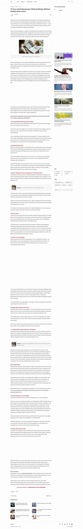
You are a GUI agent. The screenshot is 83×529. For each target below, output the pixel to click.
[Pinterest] (69, 524)
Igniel (71, 526)
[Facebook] (60, 524)
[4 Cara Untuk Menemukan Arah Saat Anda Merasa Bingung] (63, 118)
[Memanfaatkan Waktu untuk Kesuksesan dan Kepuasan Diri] (12, 506)
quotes (67, 173)
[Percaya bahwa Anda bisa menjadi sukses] (63, 104)
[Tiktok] (65, 524)
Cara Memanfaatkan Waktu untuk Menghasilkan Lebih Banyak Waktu (22, 510)
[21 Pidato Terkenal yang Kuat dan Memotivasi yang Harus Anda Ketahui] (63, 74)
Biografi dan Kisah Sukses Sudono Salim (63, 91)
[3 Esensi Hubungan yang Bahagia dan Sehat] (12, 518)
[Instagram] (67, 524)
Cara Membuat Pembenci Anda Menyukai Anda (32, 187)
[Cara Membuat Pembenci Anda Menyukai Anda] (14, 189)
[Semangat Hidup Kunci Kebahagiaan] (34, 506)
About (35, 1)
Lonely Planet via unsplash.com (34, 56)
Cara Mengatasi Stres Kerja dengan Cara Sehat (44, 510)
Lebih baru (48, 495)
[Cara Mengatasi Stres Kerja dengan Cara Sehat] (34, 512)
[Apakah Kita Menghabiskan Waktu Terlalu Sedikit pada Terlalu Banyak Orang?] (14, 346)
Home (18, 1)
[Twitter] (62, 524)
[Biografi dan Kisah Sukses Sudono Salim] (63, 89)
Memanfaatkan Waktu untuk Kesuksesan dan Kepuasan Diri (22, 504)
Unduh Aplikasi (30, 1)
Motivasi (12, 491)
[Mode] (69, 1)
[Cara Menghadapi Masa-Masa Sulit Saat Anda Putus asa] (63, 58)
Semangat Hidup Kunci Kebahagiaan (44, 503)
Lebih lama (14, 495)
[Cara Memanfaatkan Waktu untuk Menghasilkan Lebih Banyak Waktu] (12, 512)
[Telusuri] (71, 1)
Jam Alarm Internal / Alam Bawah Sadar (43, 516)
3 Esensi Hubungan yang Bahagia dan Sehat (22, 516)
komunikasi (68, 171)
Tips (17, 491)
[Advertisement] (31, 93)
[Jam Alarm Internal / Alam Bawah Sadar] (34, 518)
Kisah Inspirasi (58, 171)
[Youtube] (72, 524)
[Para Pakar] (11, 1)
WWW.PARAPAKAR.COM (22, 487)
